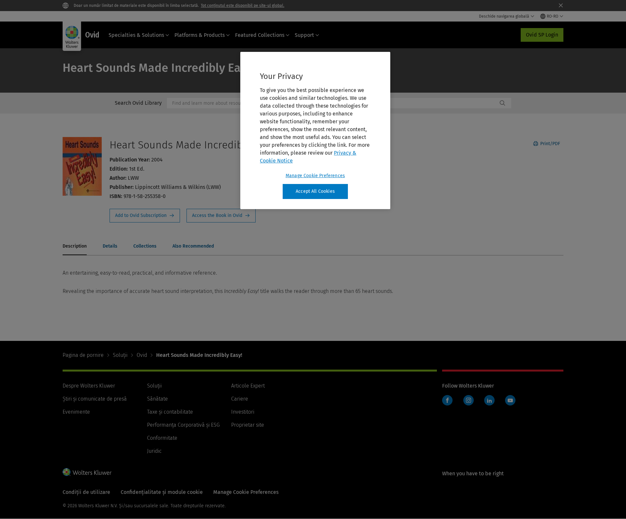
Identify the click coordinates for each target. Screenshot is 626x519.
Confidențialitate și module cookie (162, 492)
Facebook (447, 400)
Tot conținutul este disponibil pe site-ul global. (242, 5)
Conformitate (162, 438)
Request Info (145, 215)
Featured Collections (259, 35)
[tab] (75, 246)
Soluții (120, 355)
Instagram (468, 400)
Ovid (142, 355)
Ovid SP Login (542, 35)
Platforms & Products (199, 35)
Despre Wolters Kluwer (89, 386)
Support (304, 35)
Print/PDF (549, 143)
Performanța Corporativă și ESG (183, 425)
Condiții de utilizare (86, 492)
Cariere (239, 399)
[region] (315, 130)
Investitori (242, 412)
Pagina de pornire (83, 355)
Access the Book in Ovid (221, 215)
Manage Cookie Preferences (315, 175)
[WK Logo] (87, 472)
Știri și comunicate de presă (95, 399)
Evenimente (76, 412)
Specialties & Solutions (136, 35)
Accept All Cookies (315, 191)
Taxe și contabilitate (170, 412)
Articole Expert (248, 386)
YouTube (510, 400)
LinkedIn (489, 400)
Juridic (154, 451)
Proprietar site (247, 425)
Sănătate (157, 399)
